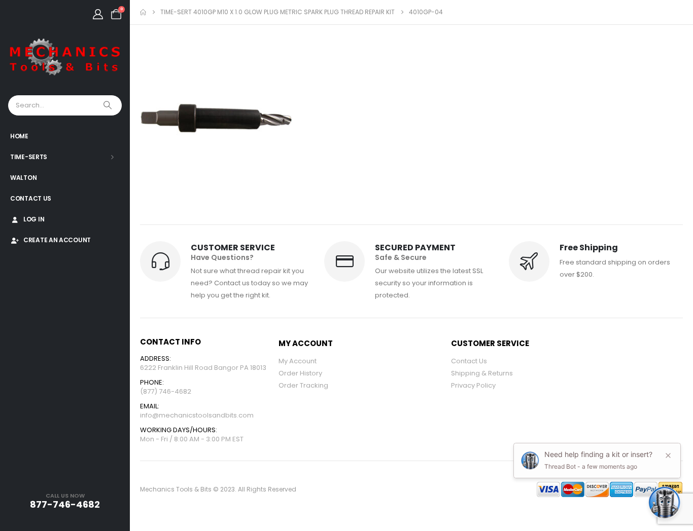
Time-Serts (28, 157)
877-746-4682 (65, 504)
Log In (33, 219)
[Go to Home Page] (143, 12)
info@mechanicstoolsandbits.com (197, 415)
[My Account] (98, 14)
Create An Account (57, 240)
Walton (23, 177)
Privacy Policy (473, 385)
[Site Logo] (65, 57)
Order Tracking (303, 385)
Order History (300, 373)
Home (19, 136)
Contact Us (30, 198)
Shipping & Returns (482, 373)
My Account (298, 361)
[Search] (108, 105)
